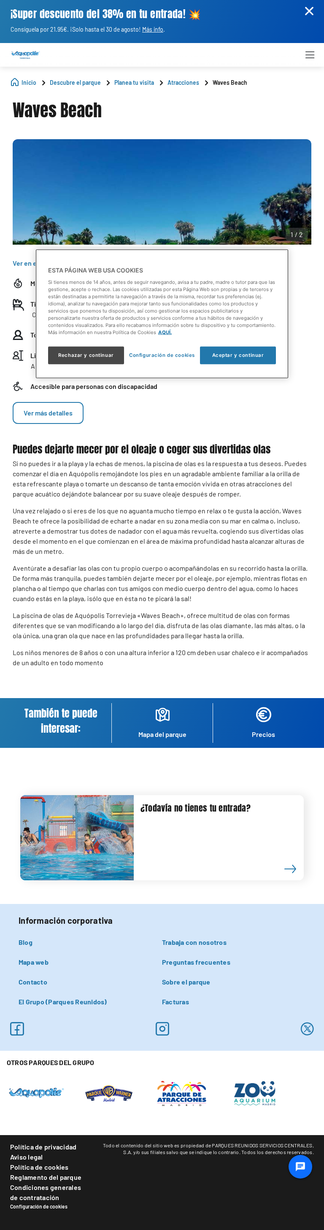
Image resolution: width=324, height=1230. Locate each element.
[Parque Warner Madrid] (108, 1092)
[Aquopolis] (36, 1092)
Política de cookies (39, 1167)
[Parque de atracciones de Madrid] (181, 1092)
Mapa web (34, 962)
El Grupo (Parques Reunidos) (63, 1002)
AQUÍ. (165, 332)
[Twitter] (307, 1029)
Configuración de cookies (39, 1206)
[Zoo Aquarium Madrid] (254, 1092)
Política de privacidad (43, 1147)
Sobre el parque (186, 982)
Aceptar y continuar (238, 355)
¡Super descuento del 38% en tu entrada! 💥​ (106, 14)
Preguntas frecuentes (196, 962)
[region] (162, 314)
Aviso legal (26, 1157)
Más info (152, 29)
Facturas (175, 1002)
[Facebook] (17, 1029)
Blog (25, 942)
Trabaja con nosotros (194, 942)
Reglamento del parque (45, 1177)
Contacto (33, 982)
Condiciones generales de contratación (45, 1192)
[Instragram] (162, 1029)
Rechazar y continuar (85, 355)
